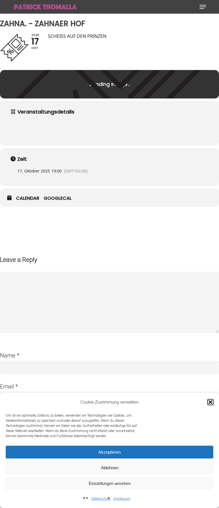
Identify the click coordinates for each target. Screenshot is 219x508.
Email (9, 386)
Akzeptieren (109, 452)
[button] (210, 402)
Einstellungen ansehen (110, 483)
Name (9, 355)
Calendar (27, 198)
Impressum (121, 499)
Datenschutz (101, 499)
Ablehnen (109, 467)
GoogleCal (58, 198)
